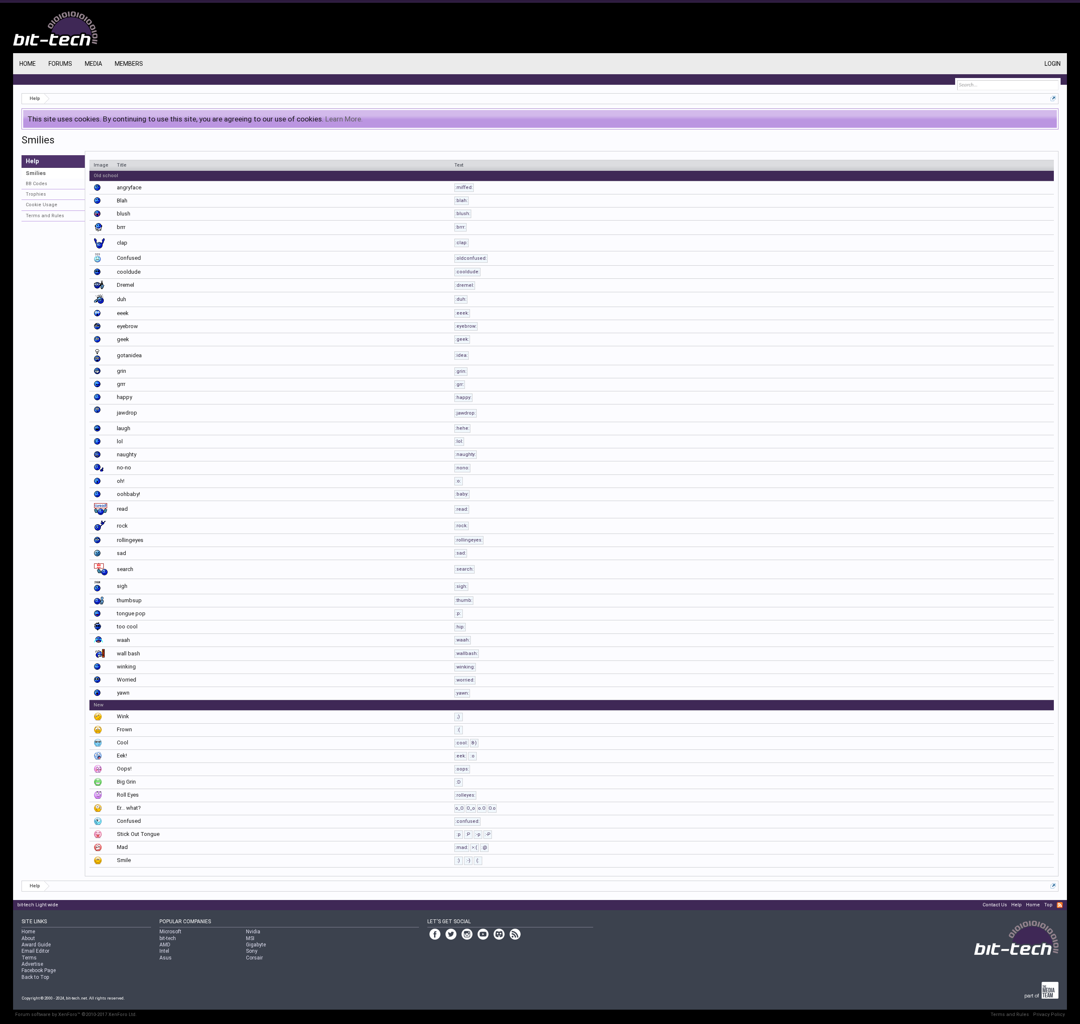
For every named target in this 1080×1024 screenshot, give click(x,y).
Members (129, 63)
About (28, 938)
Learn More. (344, 119)
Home (27, 63)
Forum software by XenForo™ (76, 1014)
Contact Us (995, 905)
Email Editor (35, 951)
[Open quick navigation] (1053, 98)
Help (1016, 905)
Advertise (32, 964)
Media (93, 63)
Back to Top (35, 977)
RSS (1060, 905)
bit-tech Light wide (37, 905)
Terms (29, 958)
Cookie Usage (41, 204)
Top (1048, 905)
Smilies (36, 173)
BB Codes (36, 183)
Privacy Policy (1049, 1014)
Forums (60, 63)
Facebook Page (39, 970)
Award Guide (36, 945)
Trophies (36, 194)
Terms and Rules (45, 215)
